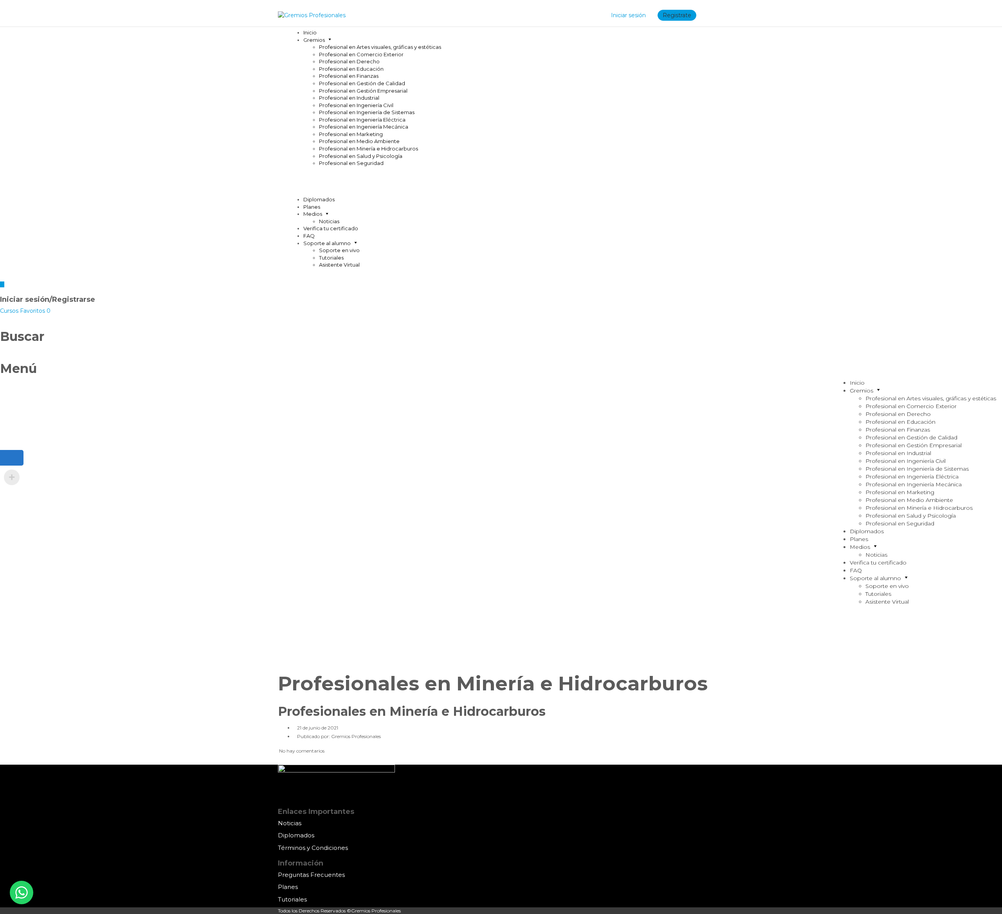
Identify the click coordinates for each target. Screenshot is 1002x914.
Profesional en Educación (351, 69)
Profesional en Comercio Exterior (361, 54)
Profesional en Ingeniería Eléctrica (362, 119)
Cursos (10, 310)
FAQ (309, 236)
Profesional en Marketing (351, 134)
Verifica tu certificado (330, 228)
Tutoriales (331, 257)
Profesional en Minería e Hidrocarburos (368, 148)
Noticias (329, 221)
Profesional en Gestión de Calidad (362, 83)
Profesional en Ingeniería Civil (356, 105)
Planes (311, 207)
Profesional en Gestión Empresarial (363, 91)
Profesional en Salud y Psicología (360, 156)
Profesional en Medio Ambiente (359, 141)
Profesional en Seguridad (351, 163)
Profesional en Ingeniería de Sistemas (366, 112)
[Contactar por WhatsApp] (21, 892)
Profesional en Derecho (349, 61)
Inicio (310, 32)
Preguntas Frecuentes (311, 874)
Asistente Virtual (339, 265)
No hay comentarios (301, 751)
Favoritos (35, 310)
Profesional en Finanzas (348, 76)
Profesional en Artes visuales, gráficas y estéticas (380, 47)
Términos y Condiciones (313, 847)
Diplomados (319, 199)
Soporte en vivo (339, 250)
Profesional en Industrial (349, 98)
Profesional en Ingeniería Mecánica (363, 127)
